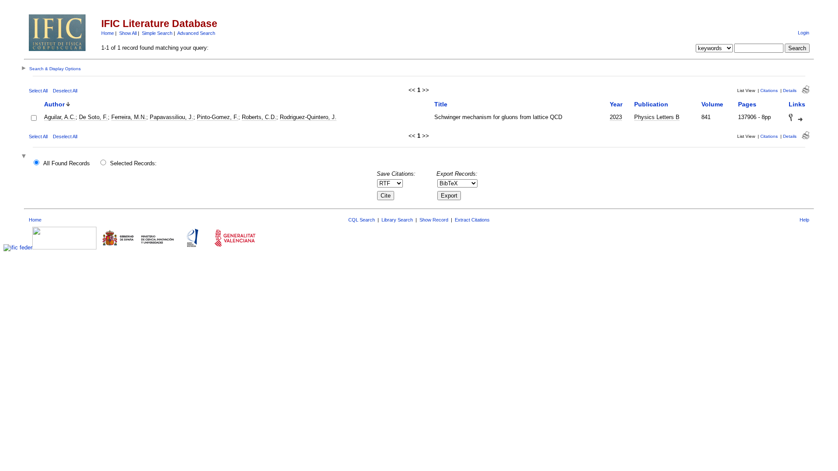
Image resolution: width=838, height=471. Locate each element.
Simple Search (157, 33)
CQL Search (361, 219)
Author (54, 104)
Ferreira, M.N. (128, 117)
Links (797, 104)
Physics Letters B (657, 117)
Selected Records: (133, 163)
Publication (651, 104)
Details (790, 90)
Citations (769, 90)
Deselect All (65, 90)
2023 (616, 117)
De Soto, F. (93, 117)
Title (440, 104)
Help (804, 219)
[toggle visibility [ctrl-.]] (25, 156)
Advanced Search (196, 33)
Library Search (397, 219)
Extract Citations (472, 219)
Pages (747, 104)
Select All (38, 90)
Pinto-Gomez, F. (217, 117)
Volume (712, 104)
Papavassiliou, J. (171, 117)
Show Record (433, 219)
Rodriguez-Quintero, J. (308, 117)
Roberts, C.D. (259, 117)
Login (803, 32)
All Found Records (66, 163)
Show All (128, 33)
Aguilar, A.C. (60, 117)
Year (616, 104)
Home (107, 33)
